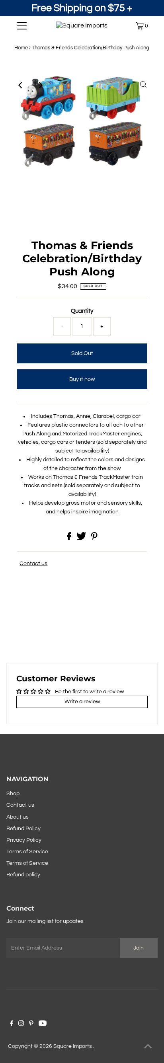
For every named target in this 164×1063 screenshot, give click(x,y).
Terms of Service (27, 851)
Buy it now (82, 379)
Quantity (82, 311)
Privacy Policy (23, 840)
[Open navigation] (22, 26)
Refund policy (23, 875)
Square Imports (73, 1046)
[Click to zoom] (143, 85)
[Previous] (20, 85)
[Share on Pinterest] (94, 538)
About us (17, 817)
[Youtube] (43, 1024)
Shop (13, 793)
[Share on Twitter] (82, 538)
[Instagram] (21, 1024)
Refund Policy (23, 828)
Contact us (33, 563)
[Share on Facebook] (69, 538)
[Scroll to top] (148, 1047)
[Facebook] (11, 1024)
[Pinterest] (31, 1024)
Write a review (82, 701)
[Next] (40, 85)
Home (21, 48)
